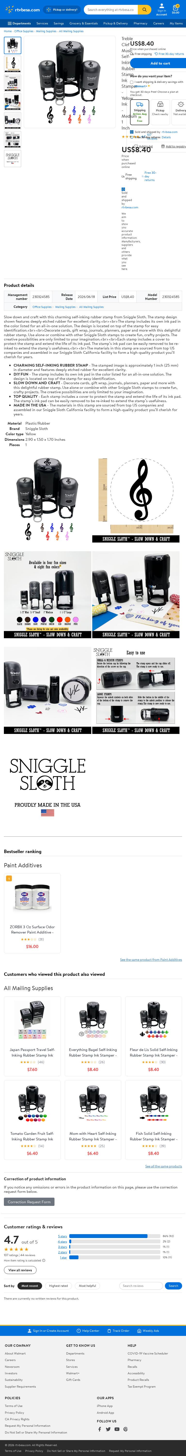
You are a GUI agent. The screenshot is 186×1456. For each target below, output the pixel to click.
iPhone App (105, 1406)
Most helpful (87, 1285)
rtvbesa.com (130, 207)
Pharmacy (140, 23)
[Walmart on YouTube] (117, 1430)
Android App (105, 1412)
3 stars (62, 1247)
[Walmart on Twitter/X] (108, 1430)
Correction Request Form (29, 1201)
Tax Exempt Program (142, 1386)
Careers (158, 23)
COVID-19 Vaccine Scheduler (148, 1353)
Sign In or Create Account (51, 1331)
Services (42, 23)
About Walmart (15, 1353)
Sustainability (14, 1379)
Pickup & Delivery (115, 23)
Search (173, 1285)
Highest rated (58, 1285)
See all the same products (163, 1166)
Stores (70, 1360)
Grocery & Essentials (84, 23)
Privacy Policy (14, 1412)
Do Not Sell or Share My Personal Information (36, 1432)
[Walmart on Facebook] (99, 1430)
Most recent (30, 1285)
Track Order (121, 1331)
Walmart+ (73, 1373)
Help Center (90, 1331)
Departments (22, 23)
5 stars (62, 1236)
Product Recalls (138, 1379)
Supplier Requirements (20, 1386)
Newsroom (12, 1366)
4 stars (62, 1241)
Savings (59, 23)
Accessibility (136, 1373)
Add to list (146, 146)
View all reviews (20, 1270)
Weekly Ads (151, 1331)
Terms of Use (14, 1406)
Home (8, 31)
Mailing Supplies (46, 31)
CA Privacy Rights (17, 1419)
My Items (176, 23)
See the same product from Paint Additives (151, 959)
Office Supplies (23, 31)
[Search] (144, 9)
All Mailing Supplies (71, 31)
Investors (11, 1373)
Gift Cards (73, 1379)
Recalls (132, 1366)
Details (166, 137)
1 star (63, 1257)
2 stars (62, 1252)
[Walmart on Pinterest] (125, 1430)
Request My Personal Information (27, 1425)
